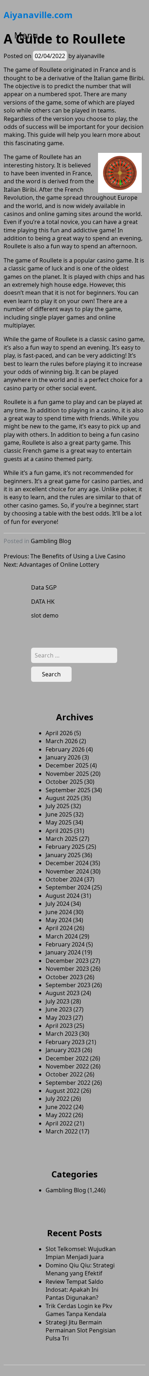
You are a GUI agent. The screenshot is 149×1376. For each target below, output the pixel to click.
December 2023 (67, 961)
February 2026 (65, 749)
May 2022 (59, 1115)
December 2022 (67, 1058)
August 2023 (63, 993)
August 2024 (63, 896)
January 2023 (63, 1050)
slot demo (45, 615)
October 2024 (64, 879)
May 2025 (59, 822)
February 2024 (65, 944)
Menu (26, 35)
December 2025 (67, 765)
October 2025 (64, 782)
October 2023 (64, 977)
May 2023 (59, 1018)
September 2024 (68, 887)
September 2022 (68, 1083)
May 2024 (59, 920)
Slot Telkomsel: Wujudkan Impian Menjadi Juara (81, 1253)
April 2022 (59, 1123)
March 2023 (62, 1034)
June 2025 (59, 814)
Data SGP (44, 587)
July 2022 (57, 1099)
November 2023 (67, 969)
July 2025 (57, 806)
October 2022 (64, 1074)
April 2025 (59, 831)
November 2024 (67, 871)
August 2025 (63, 798)
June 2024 (59, 912)
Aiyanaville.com (38, 15)
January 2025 (63, 855)
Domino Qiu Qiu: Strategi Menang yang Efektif (80, 1269)
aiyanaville (90, 56)
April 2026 (59, 733)
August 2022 (63, 1091)
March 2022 (62, 1131)
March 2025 (62, 839)
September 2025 (68, 790)
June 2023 (59, 1009)
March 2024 (62, 936)
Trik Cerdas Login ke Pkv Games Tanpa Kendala (79, 1310)
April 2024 (59, 928)
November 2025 (67, 774)
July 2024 (57, 904)
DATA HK (43, 602)
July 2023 (57, 1001)
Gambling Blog (51, 541)
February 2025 (65, 847)
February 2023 (65, 1042)
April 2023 (59, 1026)
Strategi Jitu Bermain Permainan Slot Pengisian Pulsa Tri (81, 1330)
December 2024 (67, 863)
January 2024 (63, 952)
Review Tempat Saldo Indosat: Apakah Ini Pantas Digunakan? (74, 1290)
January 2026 (63, 757)
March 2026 (62, 741)
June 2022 (59, 1107)
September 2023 (68, 985)
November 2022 (67, 1066)
